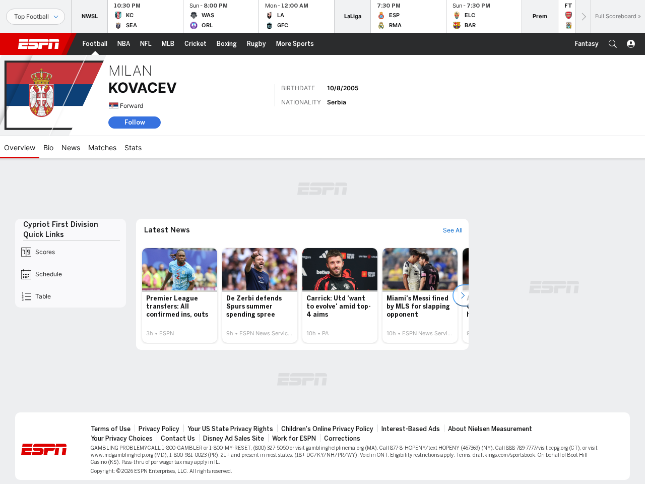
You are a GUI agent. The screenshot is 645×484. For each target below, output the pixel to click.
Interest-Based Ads (410, 429)
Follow (134, 122)
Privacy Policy (159, 429)
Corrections (342, 438)
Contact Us (178, 438)
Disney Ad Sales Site (233, 438)
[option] (179, 295)
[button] (613, 44)
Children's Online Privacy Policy (327, 429)
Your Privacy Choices (122, 438)
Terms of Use (111, 429)
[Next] (583, 16)
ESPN (38, 44)
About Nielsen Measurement (490, 429)
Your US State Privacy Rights (230, 429)
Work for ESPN (294, 438)
